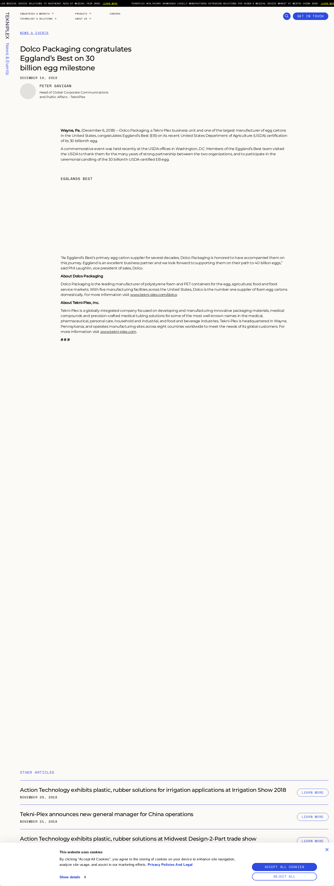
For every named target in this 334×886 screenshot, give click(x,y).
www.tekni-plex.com (118, 331)
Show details (70, 877)
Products (81, 13)
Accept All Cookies (284, 867)
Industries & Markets (35, 13)
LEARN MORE (110, 3)
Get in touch (310, 16)
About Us (81, 18)
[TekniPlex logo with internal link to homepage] (7, 25)
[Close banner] (327, 849)
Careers (115, 13)
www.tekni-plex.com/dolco (153, 294)
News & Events (34, 33)
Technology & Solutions (36, 18)
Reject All (285, 876)
